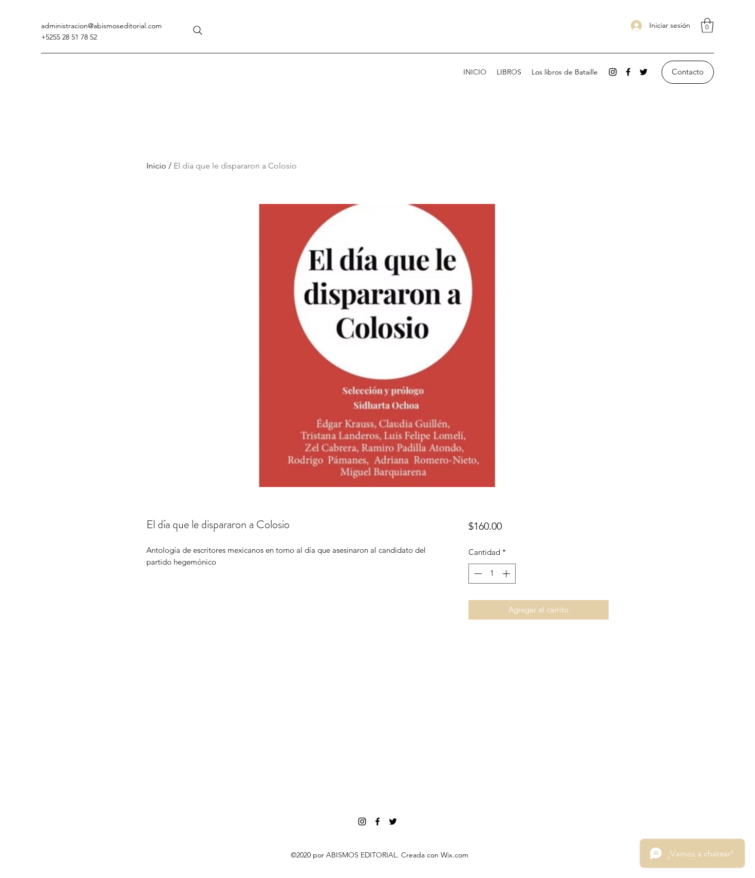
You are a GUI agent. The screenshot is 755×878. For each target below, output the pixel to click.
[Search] (198, 30)
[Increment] (507, 573)
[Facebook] (628, 72)
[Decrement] (477, 573)
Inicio (156, 166)
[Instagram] (613, 72)
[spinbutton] (491, 573)
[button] (707, 25)
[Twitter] (643, 72)
